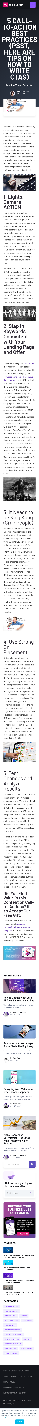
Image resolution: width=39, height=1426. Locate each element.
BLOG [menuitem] (23, 1376)
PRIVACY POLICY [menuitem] (9, 1382)
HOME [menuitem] (5, 1371)
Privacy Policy (6, 1417)
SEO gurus (29, 363)
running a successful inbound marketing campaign (16, 927)
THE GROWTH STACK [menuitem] (16, 1371)
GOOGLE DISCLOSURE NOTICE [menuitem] (13, 1387)
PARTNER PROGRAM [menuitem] (10, 1393)
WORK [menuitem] (27, 1371)
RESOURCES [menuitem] (15, 1376)
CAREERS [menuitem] (30, 1376)
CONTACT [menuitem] (22, 1393)
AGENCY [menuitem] (6, 1376)
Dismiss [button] (19, 1422)
